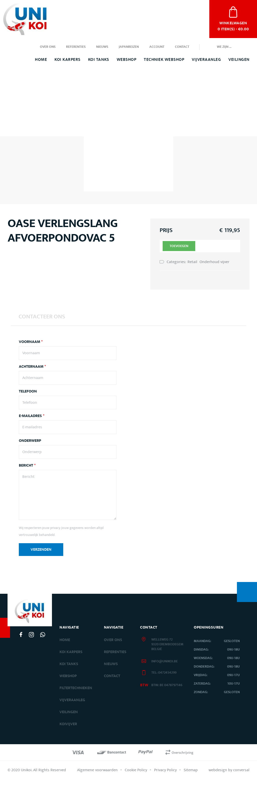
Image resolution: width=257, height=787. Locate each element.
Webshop (127, 59)
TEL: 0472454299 (163, 673)
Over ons (47, 47)
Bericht (27, 466)
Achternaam (32, 367)
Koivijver (68, 724)
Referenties (76, 47)
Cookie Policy (136, 770)
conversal (241, 770)
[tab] (42, 316)
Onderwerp (30, 441)
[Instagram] (31, 634)
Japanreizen (129, 47)
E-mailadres (31, 416)
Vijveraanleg (206, 59)
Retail (192, 262)
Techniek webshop (164, 59)
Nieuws (102, 47)
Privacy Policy (165, 770)
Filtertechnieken (75, 688)
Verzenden (41, 549)
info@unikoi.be (164, 661)
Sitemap (191, 770)
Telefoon (28, 391)
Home (41, 59)
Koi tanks (98, 59)
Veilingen (238, 59)
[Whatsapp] (42, 634)
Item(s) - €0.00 (233, 25)
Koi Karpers (67, 59)
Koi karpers (70, 652)
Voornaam (31, 342)
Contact (182, 47)
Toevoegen (179, 246)
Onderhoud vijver (214, 262)
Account (156, 47)
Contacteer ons (42, 317)
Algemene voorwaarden (97, 770)
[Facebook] (21, 634)
